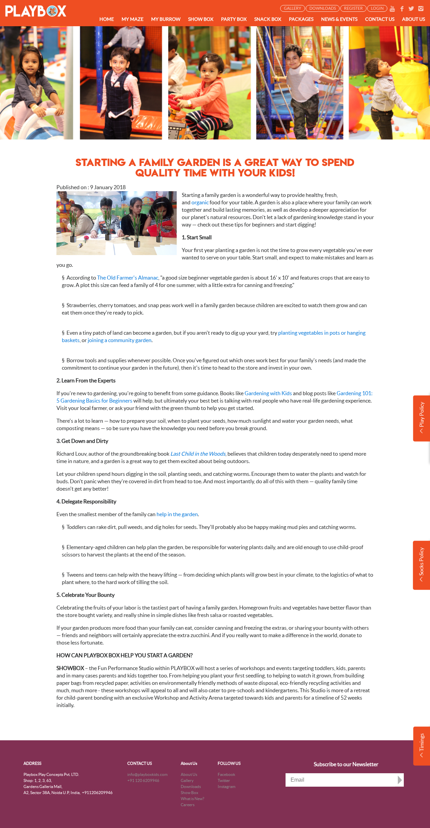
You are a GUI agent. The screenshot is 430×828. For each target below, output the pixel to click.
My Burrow (165, 19)
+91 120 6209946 (143, 780)
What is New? (192, 798)
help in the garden (177, 514)
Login (377, 8)
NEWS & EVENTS (339, 19)
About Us (189, 763)
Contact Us (379, 19)
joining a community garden (120, 340)
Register (353, 8)
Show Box (200, 19)
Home (106, 19)
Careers (188, 804)
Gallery (292, 8)
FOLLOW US (229, 763)
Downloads (322, 8)
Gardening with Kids (268, 393)
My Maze (132, 19)
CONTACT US (139, 763)
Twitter (224, 780)
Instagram (226, 786)
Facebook (226, 774)
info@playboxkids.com (147, 774)
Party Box (234, 19)
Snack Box (267, 19)
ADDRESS (32, 763)
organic (200, 202)
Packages (301, 19)
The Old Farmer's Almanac (127, 278)
